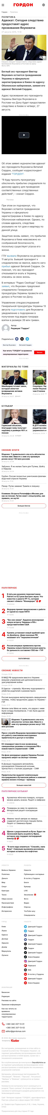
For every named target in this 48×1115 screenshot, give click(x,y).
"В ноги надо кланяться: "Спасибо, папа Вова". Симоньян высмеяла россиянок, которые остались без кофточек (26, 849)
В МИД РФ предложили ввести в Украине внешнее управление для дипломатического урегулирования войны (22, 679)
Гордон (4, 12)
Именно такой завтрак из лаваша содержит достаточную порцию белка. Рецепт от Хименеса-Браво (25, 820)
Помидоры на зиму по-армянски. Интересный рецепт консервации (22, 809)
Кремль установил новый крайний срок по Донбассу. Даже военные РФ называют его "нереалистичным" (26, 635)
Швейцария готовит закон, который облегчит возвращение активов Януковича (14, 390)
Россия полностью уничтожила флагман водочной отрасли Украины (24, 477)
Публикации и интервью (34, 874)
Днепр (4, 947)
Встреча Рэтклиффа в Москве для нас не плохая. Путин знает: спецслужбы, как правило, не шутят (23, 495)
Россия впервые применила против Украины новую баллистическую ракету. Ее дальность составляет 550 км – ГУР (26, 647)
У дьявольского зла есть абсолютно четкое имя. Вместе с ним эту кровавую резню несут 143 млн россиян (23, 456)
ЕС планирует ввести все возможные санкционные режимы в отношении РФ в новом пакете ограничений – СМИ (21, 746)
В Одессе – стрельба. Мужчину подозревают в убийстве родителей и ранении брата (23, 689)
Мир (3, 882)
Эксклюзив (28, 895)
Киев (4, 926)
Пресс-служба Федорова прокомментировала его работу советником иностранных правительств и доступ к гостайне (24, 735)
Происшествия (8, 903)
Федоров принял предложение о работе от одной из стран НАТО (26, 610)
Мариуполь (6, 951)
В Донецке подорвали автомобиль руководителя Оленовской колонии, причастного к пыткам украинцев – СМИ (20, 766)
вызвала (11, 255)
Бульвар (7, 406)
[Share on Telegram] (27, 339)
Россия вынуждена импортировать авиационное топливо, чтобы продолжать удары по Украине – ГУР (24, 699)
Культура (5, 891)
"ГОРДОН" (17, 174)
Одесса (5, 935)
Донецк (5, 939)
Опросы (27, 907)
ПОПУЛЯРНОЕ (9, 588)
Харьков (5, 943)
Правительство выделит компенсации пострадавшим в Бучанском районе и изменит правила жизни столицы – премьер (24, 777)
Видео (26, 903)
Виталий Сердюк (25, 345)
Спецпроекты (29, 915)
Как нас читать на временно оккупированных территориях (9, 1013)
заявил (5, 286)
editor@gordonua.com (16, 1031)
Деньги (17, 396)
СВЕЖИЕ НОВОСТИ (12, 670)
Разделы (27, 865)
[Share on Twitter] (22, 339)
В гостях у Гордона (32, 878)
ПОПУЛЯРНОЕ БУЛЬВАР (15, 791)
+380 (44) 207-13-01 (15, 1024)
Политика (14, 12)
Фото (26, 899)
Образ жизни (7, 899)
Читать (39, 352)
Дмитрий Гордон (35, 927)
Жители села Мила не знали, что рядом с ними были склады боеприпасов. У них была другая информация (23, 710)
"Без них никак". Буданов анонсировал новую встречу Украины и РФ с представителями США (25, 622)
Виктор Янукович (9, 345)
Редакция (6, 996)
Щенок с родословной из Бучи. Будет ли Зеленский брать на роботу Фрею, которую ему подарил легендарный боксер (26, 835)
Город (4, 921)
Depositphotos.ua (38, 1062)
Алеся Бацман (34, 957)
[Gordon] (23, 5)
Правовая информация (11, 1005)
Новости (5, 865)
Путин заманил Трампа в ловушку (21, 486)
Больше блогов (24, 506)
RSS (29, 970)
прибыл (6, 266)
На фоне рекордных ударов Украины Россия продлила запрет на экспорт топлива (23, 756)
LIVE (25, 891)
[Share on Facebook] (17, 339)
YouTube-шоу (29, 911)
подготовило (18, 309)
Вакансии (6, 992)
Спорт (4, 886)
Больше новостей (24, 785)
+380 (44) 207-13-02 (15, 1027)
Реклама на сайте (9, 1000)
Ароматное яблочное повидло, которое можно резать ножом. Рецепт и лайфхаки (26, 798)
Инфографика (7, 907)
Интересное (7, 911)
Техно (4, 895)
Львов (4, 931)
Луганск (5, 955)
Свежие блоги (10, 450)
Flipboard (32, 966)
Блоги (26, 882)
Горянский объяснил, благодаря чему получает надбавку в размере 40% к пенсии (14, 429)
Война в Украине (8, 870)
